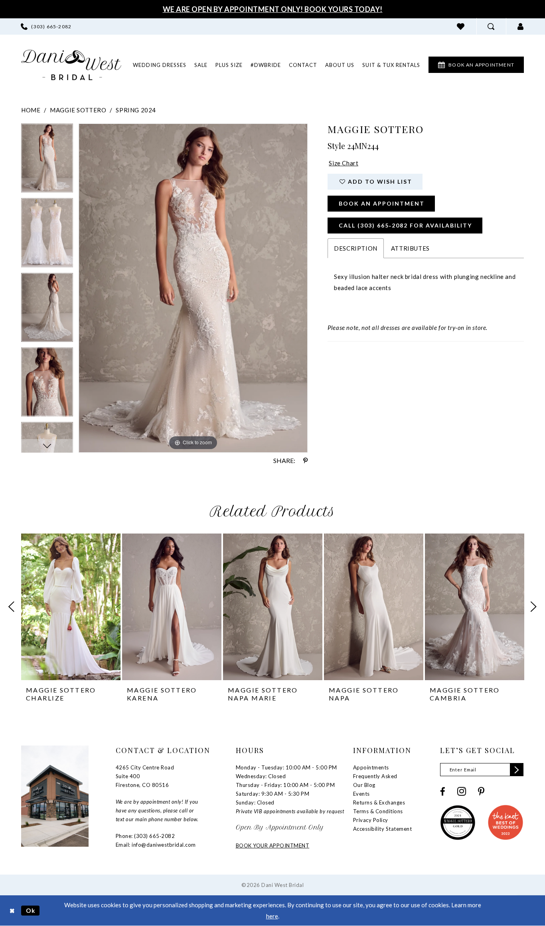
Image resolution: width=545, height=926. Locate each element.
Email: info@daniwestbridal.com (156, 845)
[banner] (71, 65)
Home (30, 110)
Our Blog (364, 785)
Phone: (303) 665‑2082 (145, 836)
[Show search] (491, 26)
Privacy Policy (370, 820)
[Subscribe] (516, 769)
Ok (31, 910)
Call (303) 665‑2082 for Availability (405, 225)
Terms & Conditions (378, 811)
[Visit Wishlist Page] (461, 26)
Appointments (371, 767)
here (272, 916)
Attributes (410, 248)
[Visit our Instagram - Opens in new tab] (461, 791)
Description (355, 248)
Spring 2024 (136, 110)
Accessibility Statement (382, 829)
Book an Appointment (382, 203)
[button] (520, 26)
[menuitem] (46, 26)
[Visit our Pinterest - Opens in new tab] (481, 791)
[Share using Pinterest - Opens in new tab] (305, 460)
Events (361, 794)
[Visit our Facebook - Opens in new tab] (442, 791)
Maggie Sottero (78, 110)
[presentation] (70, 607)
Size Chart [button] (343, 163)
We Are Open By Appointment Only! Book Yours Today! (273, 9)
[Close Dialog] (12, 911)
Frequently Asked (375, 776)
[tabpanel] (47, 161)
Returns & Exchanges (379, 802)
